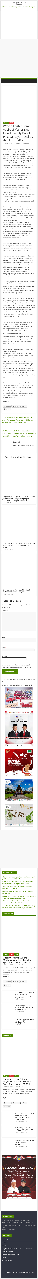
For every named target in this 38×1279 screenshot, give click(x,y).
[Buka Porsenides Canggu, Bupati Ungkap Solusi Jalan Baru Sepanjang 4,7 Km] (8, 1018)
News (11, 122)
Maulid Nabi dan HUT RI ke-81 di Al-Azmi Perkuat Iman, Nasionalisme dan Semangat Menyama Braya (24, 995)
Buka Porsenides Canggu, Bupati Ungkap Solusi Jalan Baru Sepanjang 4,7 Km (24, 1021)
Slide (16, 954)
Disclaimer (5, 1243)
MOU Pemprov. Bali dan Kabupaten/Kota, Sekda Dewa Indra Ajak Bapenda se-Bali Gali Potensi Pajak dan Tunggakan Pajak (19, 433)
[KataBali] (3, 81)
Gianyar (6, 954)
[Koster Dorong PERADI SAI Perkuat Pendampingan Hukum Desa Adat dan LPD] (8, 1005)
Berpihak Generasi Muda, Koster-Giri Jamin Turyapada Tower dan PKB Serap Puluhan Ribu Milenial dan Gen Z (17, 420)
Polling (4, 1257)
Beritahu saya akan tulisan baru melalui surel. (18, 685)
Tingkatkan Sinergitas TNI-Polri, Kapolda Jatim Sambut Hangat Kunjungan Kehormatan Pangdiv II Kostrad (19, 499)
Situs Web (5, 656)
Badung (6, 122)
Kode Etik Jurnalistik (7, 1252)
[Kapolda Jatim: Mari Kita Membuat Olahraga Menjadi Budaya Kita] (19, 554)
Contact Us (5, 1240)
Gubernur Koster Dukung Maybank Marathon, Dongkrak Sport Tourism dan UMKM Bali (18, 960)
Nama (4, 637)
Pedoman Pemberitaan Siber (10, 1255)
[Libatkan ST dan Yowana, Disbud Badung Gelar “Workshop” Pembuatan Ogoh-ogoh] (19, 508)
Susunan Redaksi (7, 1260)
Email (4, 647)
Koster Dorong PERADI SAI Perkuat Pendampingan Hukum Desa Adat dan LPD (24, 1007)
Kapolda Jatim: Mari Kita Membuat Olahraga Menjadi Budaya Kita (16, 591)
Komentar (5, 610)
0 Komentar (26, 143)
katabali (18, 143)
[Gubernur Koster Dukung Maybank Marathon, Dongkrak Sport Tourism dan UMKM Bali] (19, 918)
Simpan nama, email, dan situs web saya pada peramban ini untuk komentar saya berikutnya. (16, 666)
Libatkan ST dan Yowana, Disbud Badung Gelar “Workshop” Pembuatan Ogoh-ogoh (19, 545)
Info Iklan (4, 1246)
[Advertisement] (19, 58)
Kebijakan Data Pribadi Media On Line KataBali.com (17, 1249)
